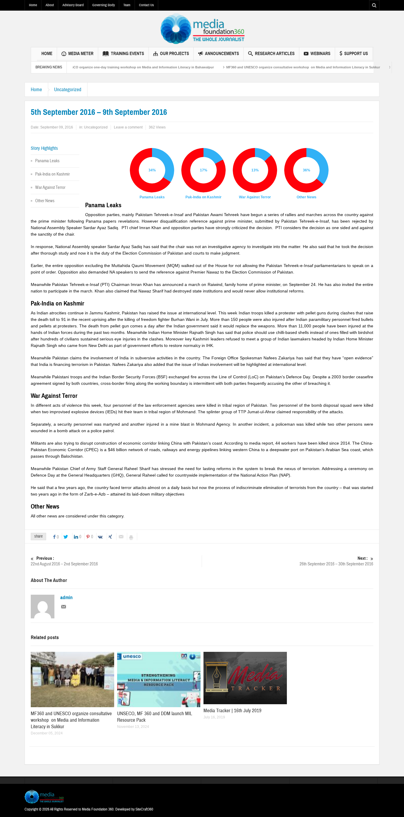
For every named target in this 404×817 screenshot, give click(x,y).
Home (33, 5)
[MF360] (202, 28)
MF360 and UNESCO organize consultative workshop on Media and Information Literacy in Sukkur (287, 67)
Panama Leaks (47, 161)
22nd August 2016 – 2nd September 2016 (64, 561)
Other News (44, 201)
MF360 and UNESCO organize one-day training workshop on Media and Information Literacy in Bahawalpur (114, 67)
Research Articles (275, 53)
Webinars (320, 53)
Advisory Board (73, 5)
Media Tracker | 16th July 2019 (232, 710)
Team (126, 5)
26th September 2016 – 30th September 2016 (336, 561)
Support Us (356, 53)
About (50, 5)
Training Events (127, 53)
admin (66, 598)
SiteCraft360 (144, 809)
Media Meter (80, 53)
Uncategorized (67, 89)
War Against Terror (50, 187)
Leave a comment (128, 127)
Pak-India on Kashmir (52, 174)
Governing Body (103, 5)
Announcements (222, 53)
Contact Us (146, 5)
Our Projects (174, 53)
